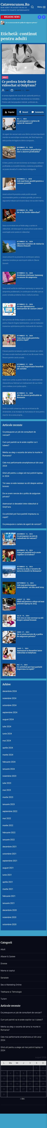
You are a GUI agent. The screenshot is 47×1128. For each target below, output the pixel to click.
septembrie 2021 (10, 861)
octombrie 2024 (9, 705)
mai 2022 (7, 818)
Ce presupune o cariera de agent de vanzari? (28, 122)
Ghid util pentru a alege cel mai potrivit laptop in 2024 (23, 474)
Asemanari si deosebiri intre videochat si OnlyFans (21, 22)
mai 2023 (7, 790)
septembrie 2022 (10, 811)
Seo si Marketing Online (11, 985)
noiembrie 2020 (9, 917)
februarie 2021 (9, 896)
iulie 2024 (7, 726)
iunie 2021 (7, 875)
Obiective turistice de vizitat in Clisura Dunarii (30, 245)
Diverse (4, 963)
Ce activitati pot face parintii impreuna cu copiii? (21, 515)
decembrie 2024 (10, 691)
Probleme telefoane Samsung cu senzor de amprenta (30, 276)
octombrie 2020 (9, 924)
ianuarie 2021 (9, 903)
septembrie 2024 (10, 712)
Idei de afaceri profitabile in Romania (29, 396)
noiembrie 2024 (9, 698)
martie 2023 (8, 797)
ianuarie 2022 (9, 839)
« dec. (22, 1099)
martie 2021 (8, 889)
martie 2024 (8, 755)
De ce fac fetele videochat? (28, 212)
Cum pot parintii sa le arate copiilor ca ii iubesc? (20, 444)
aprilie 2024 (8, 748)
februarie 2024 (9, 762)
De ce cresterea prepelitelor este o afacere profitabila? (29, 150)
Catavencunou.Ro (15, 4)
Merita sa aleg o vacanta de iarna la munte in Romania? (22, 454)
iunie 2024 (7, 733)
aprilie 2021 (8, 882)
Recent (25, 112)
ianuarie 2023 (9, 804)
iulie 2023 (7, 783)
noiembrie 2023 (9, 776)
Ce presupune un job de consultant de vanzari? (19, 433)
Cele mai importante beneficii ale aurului (30, 367)
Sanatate (5, 978)
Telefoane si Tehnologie (11, 992)
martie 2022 (8, 825)
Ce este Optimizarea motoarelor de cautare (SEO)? (30, 307)
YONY (7, 90)
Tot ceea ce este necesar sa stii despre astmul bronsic (23, 485)
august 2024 (8, 719)
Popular (11, 112)
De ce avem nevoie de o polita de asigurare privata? (21, 495)
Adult (5, 77)
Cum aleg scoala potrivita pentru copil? (28, 339)
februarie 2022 (9, 832)
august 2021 (8, 868)
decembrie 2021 (10, 846)
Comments (39, 112)
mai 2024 (7, 740)
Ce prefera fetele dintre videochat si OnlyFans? (19, 83)
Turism (4, 999)
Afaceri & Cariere (8, 956)
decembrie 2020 (10, 910)
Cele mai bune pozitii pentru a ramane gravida (30, 182)
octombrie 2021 (9, 854)
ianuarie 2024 (9, 769)
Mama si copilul (8, 970)
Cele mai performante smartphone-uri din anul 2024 (23, 464)
